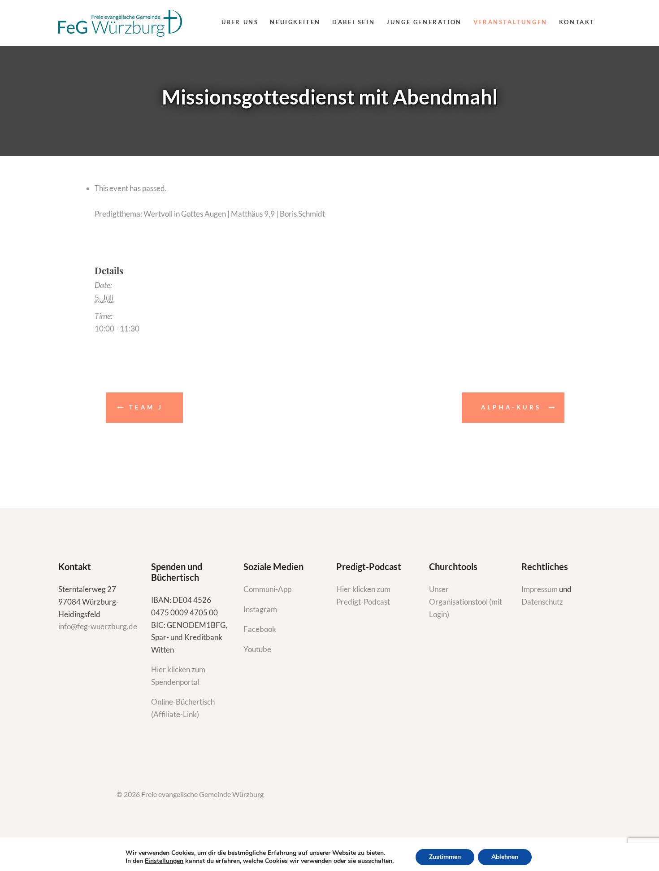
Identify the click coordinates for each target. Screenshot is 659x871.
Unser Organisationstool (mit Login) (465, 601)
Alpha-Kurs (511, 407)
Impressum (540, 589)
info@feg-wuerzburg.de (97, 626)
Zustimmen (445, 857)
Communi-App (267, 589)
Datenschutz (542, 601)
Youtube (257, 649)
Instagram (260, 609)
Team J (146, 407)
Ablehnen (504, 857)
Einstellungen (164, 861)
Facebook (259, 629)
